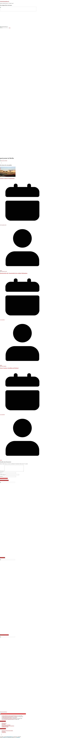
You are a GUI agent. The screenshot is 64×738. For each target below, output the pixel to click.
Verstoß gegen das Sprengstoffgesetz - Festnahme (10, 716)
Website (1, 476)
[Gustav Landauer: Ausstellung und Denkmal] (3, 366)
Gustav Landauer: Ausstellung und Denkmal (9, 368)
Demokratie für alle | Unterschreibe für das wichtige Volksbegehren (13, 273)
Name (1, 472)
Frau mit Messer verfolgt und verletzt (8, 719)
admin (1, 270)
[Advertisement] (32, 19)
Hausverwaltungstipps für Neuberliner (8, 725)
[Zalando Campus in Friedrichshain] (8, 176)
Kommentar (2, 471)
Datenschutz (4, 732)
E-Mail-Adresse (3, 474)
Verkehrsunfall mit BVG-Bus (6, 717)
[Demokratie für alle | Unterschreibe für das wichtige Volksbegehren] (3, 271)
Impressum (3, 731)
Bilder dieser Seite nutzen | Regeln (7, 730)
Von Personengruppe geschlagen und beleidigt (9, 718)
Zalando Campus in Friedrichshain (7, 178)
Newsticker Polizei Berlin (21, 713)
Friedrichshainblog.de (4, 1)
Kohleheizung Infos (5, 726)
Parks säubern (4, 723)
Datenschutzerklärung (3, 711)
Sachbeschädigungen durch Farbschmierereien (9, 715)
